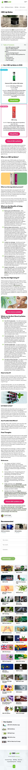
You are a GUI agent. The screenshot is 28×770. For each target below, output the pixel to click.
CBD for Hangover (6, 661)
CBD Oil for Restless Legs (13, 724)
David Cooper (7, 515)
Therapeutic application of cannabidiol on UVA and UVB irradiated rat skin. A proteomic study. (15, 485)
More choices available (14, 312)
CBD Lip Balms (18, 531)
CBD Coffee (5, 572)
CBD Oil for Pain (11, 737)
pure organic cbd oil (15, 510)
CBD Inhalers (19, 692)
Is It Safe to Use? (10, 58)
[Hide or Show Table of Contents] (25, 45)
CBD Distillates (11, 729)
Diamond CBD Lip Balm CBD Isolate (14, 83)
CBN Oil (18, 623)
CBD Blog (15, 759)
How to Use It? (9, 57)
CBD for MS (5, 581)
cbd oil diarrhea (13, 511)
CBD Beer (18, 632)
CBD (13, 29)
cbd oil (23, 505)
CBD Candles (19, 572)
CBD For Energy (20, 613)
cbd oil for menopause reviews (13, 508)
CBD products (16, 285)
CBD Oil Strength (20, 713)
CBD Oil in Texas (20, 642)
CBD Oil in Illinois (6, 713)
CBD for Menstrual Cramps (13, 741)
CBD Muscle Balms (5, 531)
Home (2, 7)
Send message (7, 558)
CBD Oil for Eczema (7, 632)
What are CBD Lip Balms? (12, 48)
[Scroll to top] (14, 766)
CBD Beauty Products (9, 7)
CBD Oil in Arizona (20, 651)
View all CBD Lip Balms (14, 141)
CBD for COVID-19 (6, 623)
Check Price (14, 100)
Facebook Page (8, 759)
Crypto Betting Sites (11, 761)
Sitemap (19, 761)
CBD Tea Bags (5, 613)
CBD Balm (16, 7)
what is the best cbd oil (10, 505)
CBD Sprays (5, 642)
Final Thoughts (9, 60)
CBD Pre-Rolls (19, 670)
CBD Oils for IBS (20, 681)
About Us (20, 759)
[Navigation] (25, 2)
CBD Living (14, 119)
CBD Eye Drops (19, 592)
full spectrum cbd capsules (7, 507)
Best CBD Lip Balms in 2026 (12, 47)
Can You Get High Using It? (12, 53)
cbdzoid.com (17, 756)
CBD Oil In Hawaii (6, 651)
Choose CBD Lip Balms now (14, 501)
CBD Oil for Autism (20, 661)
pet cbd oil (18, 505)
